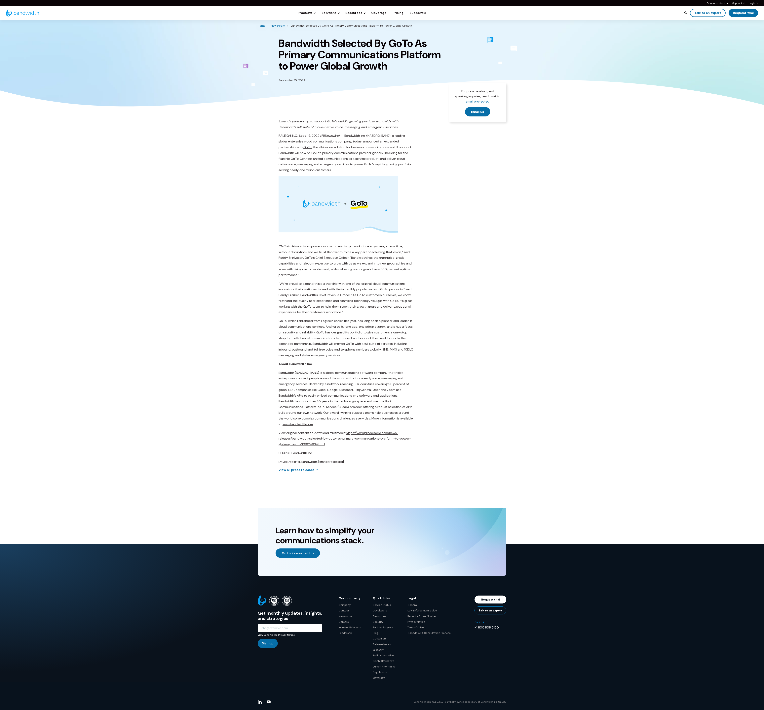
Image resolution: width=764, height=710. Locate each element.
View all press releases (297, 470)
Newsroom (278, 25)
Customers (380, 638)
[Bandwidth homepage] (22, 13)
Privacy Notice (286, 634)
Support (737, 3)
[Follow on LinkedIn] (260, 702)
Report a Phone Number (422, 616)
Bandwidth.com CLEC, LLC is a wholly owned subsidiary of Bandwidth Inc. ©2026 (460, 701)
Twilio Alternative (383, 655)
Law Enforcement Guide (422, 610)
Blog (375, 633)
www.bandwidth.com (298, 424)
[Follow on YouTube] (269, 702)
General (412, 605)
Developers (380, 610)
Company (345, 605)
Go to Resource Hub (298, 553)
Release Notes (382, 644)
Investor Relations (350, 627)
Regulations (380, 672)
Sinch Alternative (383, 661)
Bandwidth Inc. (354, 136)
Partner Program (383, 627)
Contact (344, 610)
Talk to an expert (707, 13)
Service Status (382, 605)
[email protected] (331, 462)
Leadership (346, 633)
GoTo (307, 147)
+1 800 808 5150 (487, 627)
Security (378, 622)
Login (752, 3)
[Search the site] (685, 12)
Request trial (743, 13)
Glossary (378, 650)
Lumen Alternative (384, 666)
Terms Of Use (415, 627)
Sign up (268, 643)
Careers (344, 622)
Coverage (379, 678)
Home (261, 25)
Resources (379, 616)
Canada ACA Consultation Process (429, 633)
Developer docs (716, 3)
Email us (477, 112)
